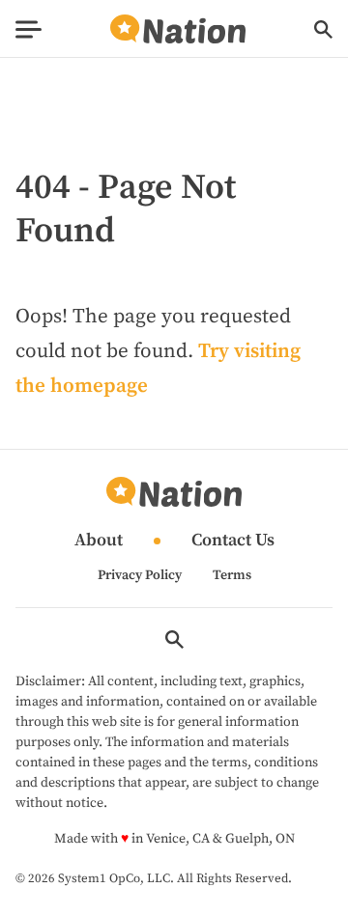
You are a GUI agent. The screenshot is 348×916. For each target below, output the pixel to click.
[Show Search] (323, 29)
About (98, 541)
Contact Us (233, 541)
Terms (232, 575)
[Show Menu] (28, 29)
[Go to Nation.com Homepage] (178, 29)
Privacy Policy (140, 575)
